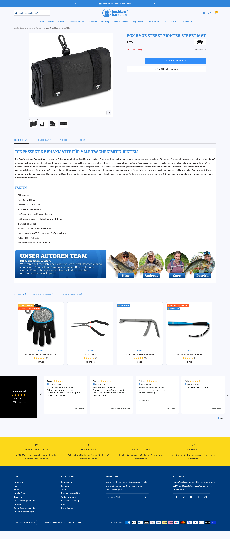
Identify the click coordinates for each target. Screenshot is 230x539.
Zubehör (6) (20, 294)
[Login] (204, 13)
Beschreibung (21, 140)
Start (16, 28)
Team (63, 489)
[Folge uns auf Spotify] (206, 497)
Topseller (18, 497)
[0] (209, 12)
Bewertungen (67, 508)
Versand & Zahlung (70, 500)
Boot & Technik (121, 21)
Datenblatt (44, 140)
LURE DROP (186, 21)
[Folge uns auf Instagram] (184, 497)
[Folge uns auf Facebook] (176, 497)
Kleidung (105, 21)
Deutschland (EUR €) (24, 522)
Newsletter (19, 482)
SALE (173, 21)
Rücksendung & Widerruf (25, 500)
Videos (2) (65, 140)
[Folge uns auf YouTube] (191, 497)
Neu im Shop (20, 493)
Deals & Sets (153, 21)
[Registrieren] (145, 497)
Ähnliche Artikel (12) (44, 294)
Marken (17, 489)
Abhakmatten (34, 28)
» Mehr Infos (125, 3)
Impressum (66, 482)
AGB (63, 504)
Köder (41, 21)
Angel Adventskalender (25, 508)
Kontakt (65, 486)
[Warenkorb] (214, 13)
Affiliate (17, 504)
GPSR (82, 140)
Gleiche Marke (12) (72, 294)
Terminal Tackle (76, 21)
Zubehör (93, 21)
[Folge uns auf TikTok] (198, 497)
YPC (165, 21)
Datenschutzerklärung (71, 493)
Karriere (18, 486)
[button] (41, 395)
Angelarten (137, 21)
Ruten (51, 21)
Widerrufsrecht (68, 497)
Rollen (61, 21)
